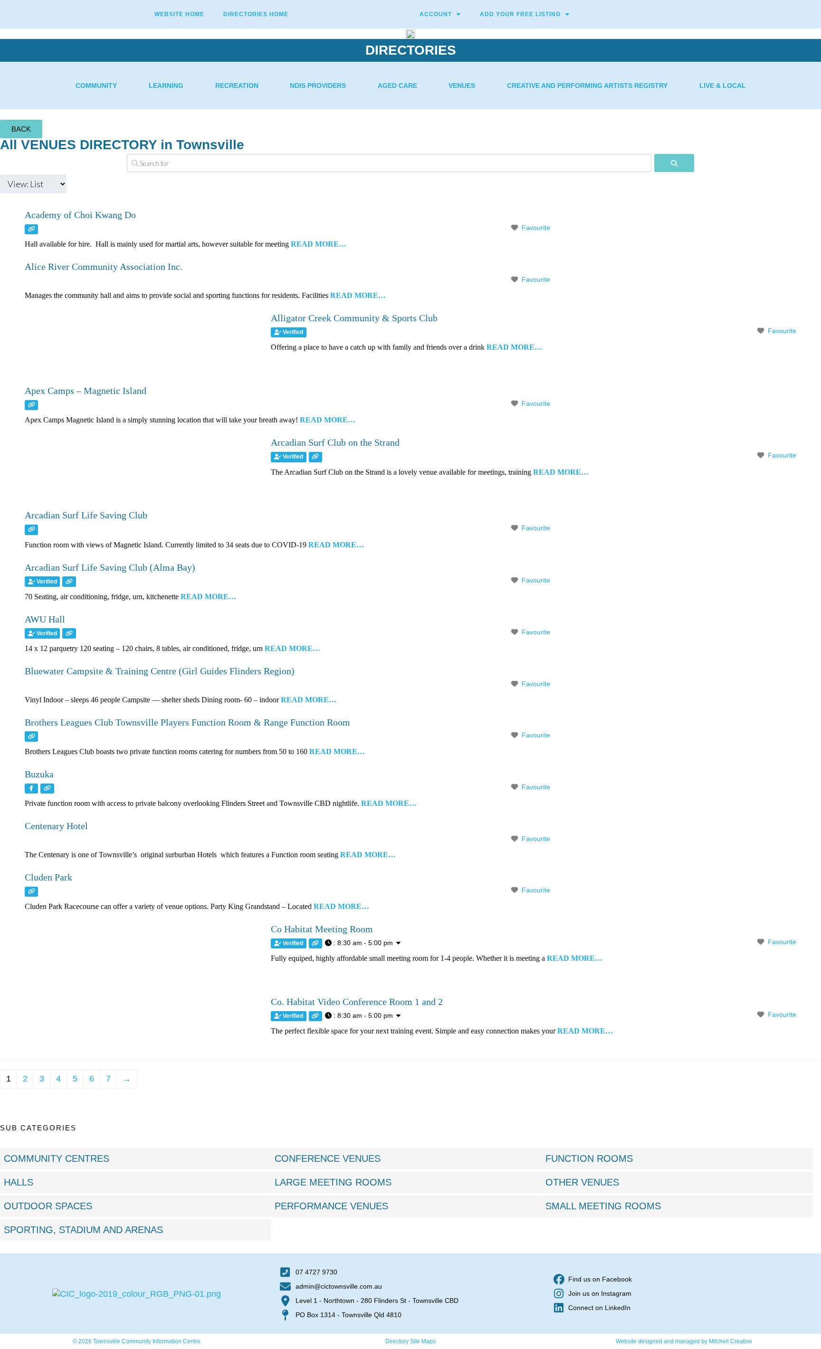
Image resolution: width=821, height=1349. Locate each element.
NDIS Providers (318, 85)
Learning (166, 85)
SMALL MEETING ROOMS (603, 1206)
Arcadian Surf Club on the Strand (335, 442)
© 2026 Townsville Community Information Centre (136, 1341)
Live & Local (722, 85)
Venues (462, 85)
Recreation (236, 85)
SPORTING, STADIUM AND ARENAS (83, 1230)
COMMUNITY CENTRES (56, 1158)
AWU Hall (45, 619)
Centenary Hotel (56, 826)
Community (96, 85)
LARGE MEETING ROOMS (333, 1182)
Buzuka (39, 774)
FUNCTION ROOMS (589, 1158)
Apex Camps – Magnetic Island (85, 390)
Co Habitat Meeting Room (322, 929)
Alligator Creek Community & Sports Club (354, 318)
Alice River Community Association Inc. (103, 266)
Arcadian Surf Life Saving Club (86, 515)
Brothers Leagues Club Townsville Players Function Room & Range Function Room (187, 722)
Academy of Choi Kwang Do (80, 215)
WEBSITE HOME (179, 14)
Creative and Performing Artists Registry (587, 85)
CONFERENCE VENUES (328, 1158)
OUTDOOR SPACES (48, 1206)
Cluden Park (48, 877)
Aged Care (397, 85)
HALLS (18, 1182)
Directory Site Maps (410, 1341)
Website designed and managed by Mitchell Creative (684, 1341)
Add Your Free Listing (520, 14)
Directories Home (255, 14)
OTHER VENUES (582, 1182)
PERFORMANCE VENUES (331, 1206)
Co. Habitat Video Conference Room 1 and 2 (357, 1001)
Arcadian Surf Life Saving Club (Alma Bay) (110, 567)
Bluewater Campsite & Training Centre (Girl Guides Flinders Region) (160, 671)
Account (436, 14)
